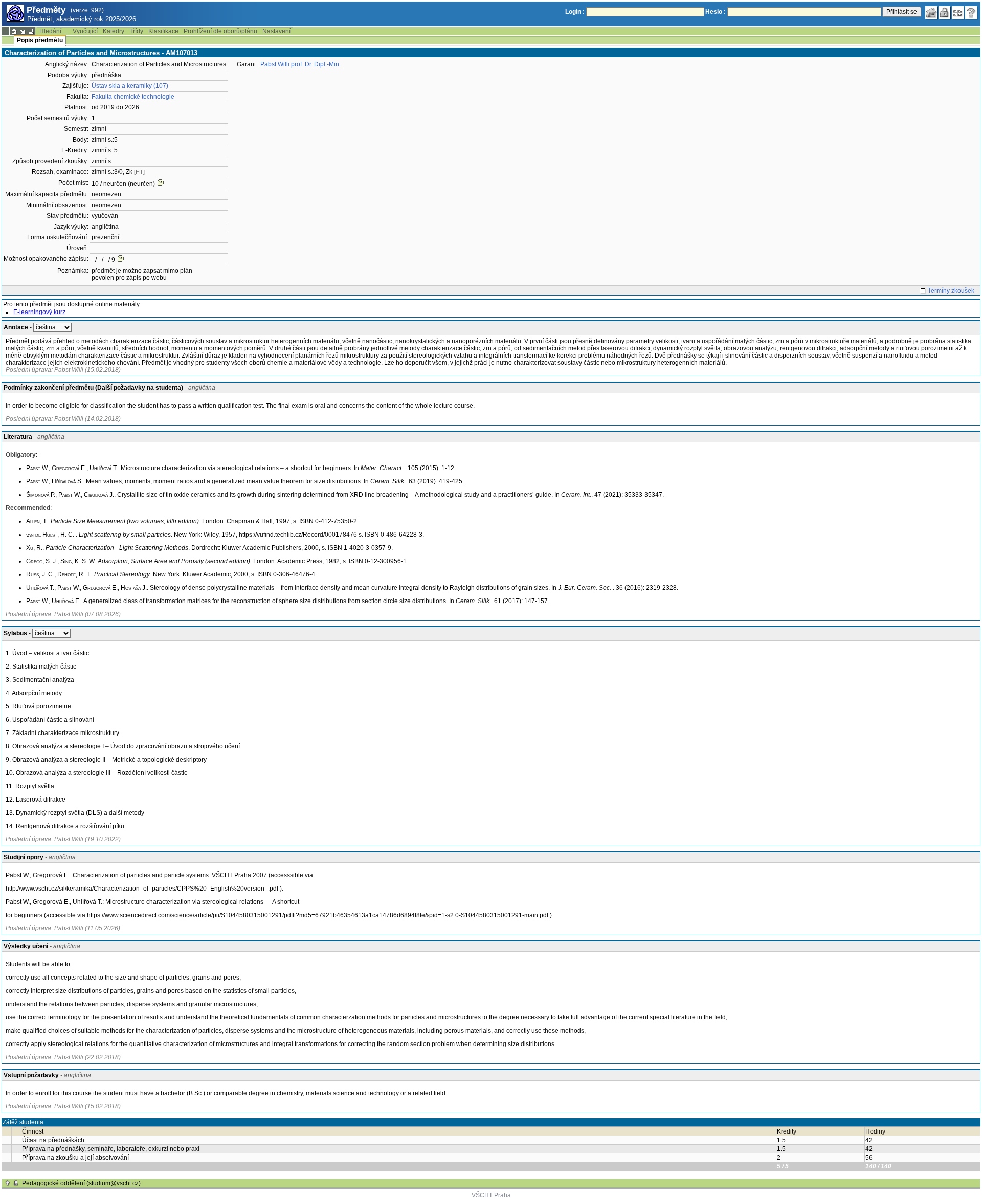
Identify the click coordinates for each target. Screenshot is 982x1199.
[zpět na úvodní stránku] (931, 13)
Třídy (136, 31)
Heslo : (715, 11)
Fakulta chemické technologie (133, 96)
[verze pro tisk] (31, 31)
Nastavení (276, 31)
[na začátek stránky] (8, 1183)
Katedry (113, 31)
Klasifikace (163, 31)
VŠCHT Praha (491, 1195)
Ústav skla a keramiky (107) (130, 86)
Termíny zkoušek (951, 290)
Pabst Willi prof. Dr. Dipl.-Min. (300, 64)
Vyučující (85, 31)
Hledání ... (53, 31)
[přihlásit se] (944, 13)
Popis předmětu (40, 40)
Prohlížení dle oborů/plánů (220, 31)
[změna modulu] (22, 31)
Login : (575, 11)
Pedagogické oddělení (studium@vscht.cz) (81, 1183)
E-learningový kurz (39, 312)
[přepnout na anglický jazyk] (958, 13)
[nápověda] (971, 13)
